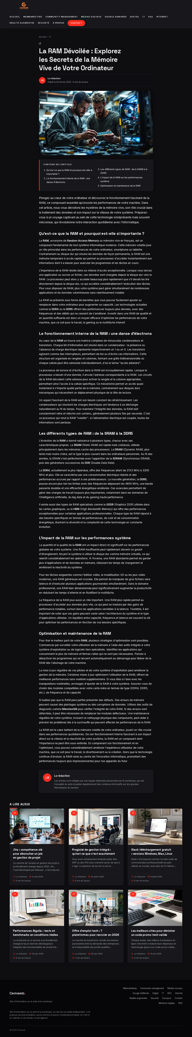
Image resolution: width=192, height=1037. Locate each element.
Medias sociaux (91, 17)
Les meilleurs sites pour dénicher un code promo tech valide (153, 933)
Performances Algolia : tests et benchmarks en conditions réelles (35, 933)
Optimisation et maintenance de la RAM (120, 185)
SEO (150, 17)
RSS (180, 1003)
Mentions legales (167, 1003)
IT (143, 17)
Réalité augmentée (22, 23)
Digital (134, 17)
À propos (58, 23)
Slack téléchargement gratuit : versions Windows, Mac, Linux (151, 851)
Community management (61, 17)
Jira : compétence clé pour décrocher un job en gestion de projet (28, 853)
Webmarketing (32, 17)
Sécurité (44, 23)
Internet (162, 17)
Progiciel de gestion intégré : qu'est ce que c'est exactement (93, 851)
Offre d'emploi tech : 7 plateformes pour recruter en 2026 (95, 933)
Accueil (15, 17)
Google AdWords (116, 17)
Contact (76, 23)
